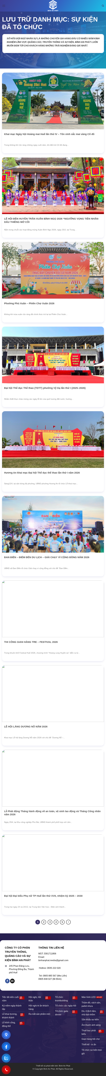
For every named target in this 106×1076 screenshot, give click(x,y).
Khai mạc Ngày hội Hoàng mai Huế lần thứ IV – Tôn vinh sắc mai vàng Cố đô (49, 134)
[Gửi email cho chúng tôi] (12, 981)
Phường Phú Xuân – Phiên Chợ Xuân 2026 (29, 303)
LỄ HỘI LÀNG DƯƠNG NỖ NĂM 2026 (25, 726)
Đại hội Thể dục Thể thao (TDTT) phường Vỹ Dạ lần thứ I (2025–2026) (45, 388)
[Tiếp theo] (68, 922)
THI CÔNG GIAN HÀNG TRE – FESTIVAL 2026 (31, 642)
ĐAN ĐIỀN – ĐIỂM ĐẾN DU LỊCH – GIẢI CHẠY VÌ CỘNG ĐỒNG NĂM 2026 (46, 557)
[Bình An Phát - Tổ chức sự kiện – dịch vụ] (53, 6)
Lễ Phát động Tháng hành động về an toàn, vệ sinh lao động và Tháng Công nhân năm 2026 (52, 813)
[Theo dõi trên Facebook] (7, 981)
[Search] (103, 5)
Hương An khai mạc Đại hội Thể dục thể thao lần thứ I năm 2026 (42, 472)
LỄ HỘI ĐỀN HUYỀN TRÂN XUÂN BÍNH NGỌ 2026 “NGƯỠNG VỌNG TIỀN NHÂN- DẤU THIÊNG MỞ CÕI (51, 220)
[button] (3, 5)
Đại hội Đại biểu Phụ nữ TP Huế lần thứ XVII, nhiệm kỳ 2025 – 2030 (43, 895)
